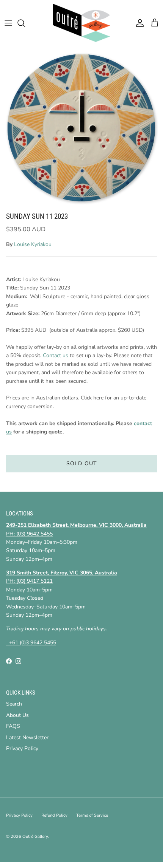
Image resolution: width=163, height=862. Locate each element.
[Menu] (8, 23)
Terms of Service (92, 815)
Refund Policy (54, 815)
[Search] (25, 23)
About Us (17, 715)
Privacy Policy (22, 748)
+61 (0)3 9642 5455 (31, 642)
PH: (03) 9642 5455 (29, 533)
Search (14, 703)
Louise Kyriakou (33, 244)
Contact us (55, 355)
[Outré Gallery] (81, 23)
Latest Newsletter (27, 737)
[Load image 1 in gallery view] (81, 127)
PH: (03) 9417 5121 (29, 581)
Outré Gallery (35, 836)
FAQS (13, 726)
